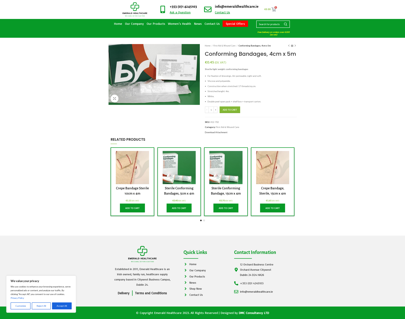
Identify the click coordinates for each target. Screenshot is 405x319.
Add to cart (230, 109)
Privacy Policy (17, 298)
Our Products (156, 24)
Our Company (134, 24)
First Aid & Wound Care (224, 45)
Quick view (147, 156)
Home (118, 24)
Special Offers (235, 24)
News (198, 24)
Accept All (62, 305)
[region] (41, 294)
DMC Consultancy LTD (254, 313)
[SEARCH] (286, 24)
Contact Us (212, 24)
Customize (20, 305)
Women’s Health (179, 24)
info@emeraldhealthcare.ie (237, 7)
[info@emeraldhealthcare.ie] (208, 9)
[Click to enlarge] (114, 98)
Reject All (41, 305)
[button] (132, 208)
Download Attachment (216, 132)
